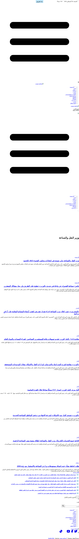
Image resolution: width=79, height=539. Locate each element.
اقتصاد (74, 97)
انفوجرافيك (73, 103)
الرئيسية (72, 87)
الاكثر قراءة (76, 472)
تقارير (74, 93)
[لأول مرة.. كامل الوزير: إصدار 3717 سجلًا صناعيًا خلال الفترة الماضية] (69, 385)
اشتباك (74, 99)
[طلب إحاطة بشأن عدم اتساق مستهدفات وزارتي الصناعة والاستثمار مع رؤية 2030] (69, 461)
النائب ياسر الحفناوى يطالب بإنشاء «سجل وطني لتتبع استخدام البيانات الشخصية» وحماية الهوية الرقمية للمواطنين (50, 481)
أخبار (74, 88)
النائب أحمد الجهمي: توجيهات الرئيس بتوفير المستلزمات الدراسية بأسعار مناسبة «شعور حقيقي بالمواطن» (52, 477)
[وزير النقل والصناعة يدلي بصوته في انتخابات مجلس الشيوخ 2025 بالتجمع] (69, 256)
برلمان (74, 90)
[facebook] (72, 532)
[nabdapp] (78, 532)
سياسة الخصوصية (62, 535)
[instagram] (64, 532)
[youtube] (68, 532)
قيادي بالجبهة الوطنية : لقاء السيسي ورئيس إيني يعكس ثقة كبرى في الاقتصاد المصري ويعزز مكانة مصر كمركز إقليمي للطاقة (47, 490)
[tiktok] (61, 532)
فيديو (74, 101)
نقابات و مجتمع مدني (70, 94)
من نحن (52, 535)
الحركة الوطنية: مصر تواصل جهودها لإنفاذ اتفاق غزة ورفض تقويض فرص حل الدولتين (57, 493)
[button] (63, 506)
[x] (75, 532)
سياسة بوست (62, 538)
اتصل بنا (72, 535)
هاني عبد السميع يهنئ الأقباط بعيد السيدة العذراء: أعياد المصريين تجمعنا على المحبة (57, 487)
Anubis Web (51, 538)
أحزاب (74, 91)
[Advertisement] (39, 224)
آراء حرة (74, 100)
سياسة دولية (73, 96)
